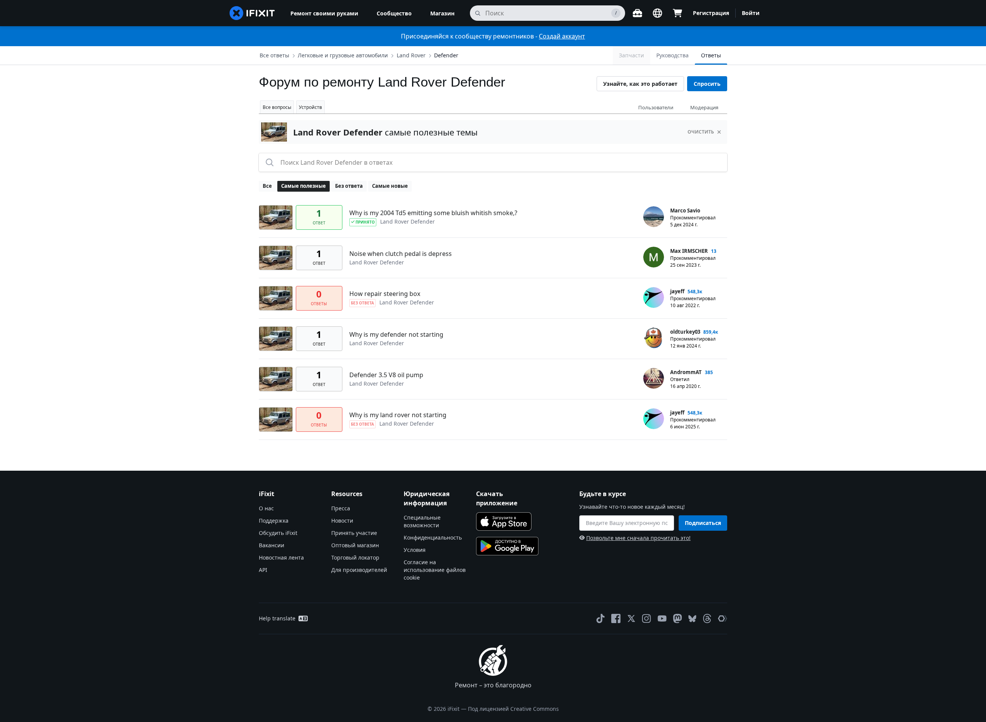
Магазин (442, 13)
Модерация (704, 107)
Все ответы (274, 55)
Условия (415, 549)
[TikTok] (600, 618)
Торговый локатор (355, 557)
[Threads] (707, 618)
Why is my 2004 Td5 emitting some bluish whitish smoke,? (433, 213)
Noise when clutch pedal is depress (400, 253)
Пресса (340, 508)
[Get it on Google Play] (507, 546)
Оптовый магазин (355, 545)
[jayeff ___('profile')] (653, 297)
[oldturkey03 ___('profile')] (653, 338)
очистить (701, 132)
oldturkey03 (685, 331)
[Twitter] (631, 618)
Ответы (711, 55)
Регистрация (711, 13)
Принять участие (354, 532)
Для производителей (359, 569)
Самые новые (390, 185)
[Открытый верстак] (637, 13)
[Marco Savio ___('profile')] (653, 216)
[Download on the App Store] (504, 521)
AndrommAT (686, 372)
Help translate (277, 618)
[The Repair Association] (722, 618)
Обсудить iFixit (278, 532)
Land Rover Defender (407, 221)
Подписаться (703, 522)
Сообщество (394, 13)
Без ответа (349, 185)
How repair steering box (384, 293)
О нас (266, 508)
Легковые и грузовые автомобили (343, 55)
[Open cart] (677, 13)
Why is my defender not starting (396, 334)
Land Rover (411, 55)
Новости (342, 520)
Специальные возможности (422, 521)
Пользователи (655, 107)
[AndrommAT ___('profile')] (653, 378)
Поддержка (273, 520)
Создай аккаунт (562, 36)
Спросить (707, 83)
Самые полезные (303, 185)
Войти (751, 13)
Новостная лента (281, 557)
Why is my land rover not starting (397, 415)
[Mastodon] (677, 618)
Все (267, 185)
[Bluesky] (692, 619)
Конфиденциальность (433, 537)
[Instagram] (646, 618)
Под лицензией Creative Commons (513, 708)
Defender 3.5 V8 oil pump (386, 375)
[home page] (252, 13)
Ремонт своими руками (324, 13)
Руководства (672, 55)
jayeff (677, 291)
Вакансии (271, 545)
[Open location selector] (657, 13)
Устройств (310, 107)
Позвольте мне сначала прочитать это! (638, 538)
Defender (446, 55)
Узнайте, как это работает (640, 83)
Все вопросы (277, 107)
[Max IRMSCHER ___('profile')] (653, 257)
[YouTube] (662, 618)
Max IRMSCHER (689, 250)
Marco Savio (685, 210)
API (263, 569)
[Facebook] (615, 618)
